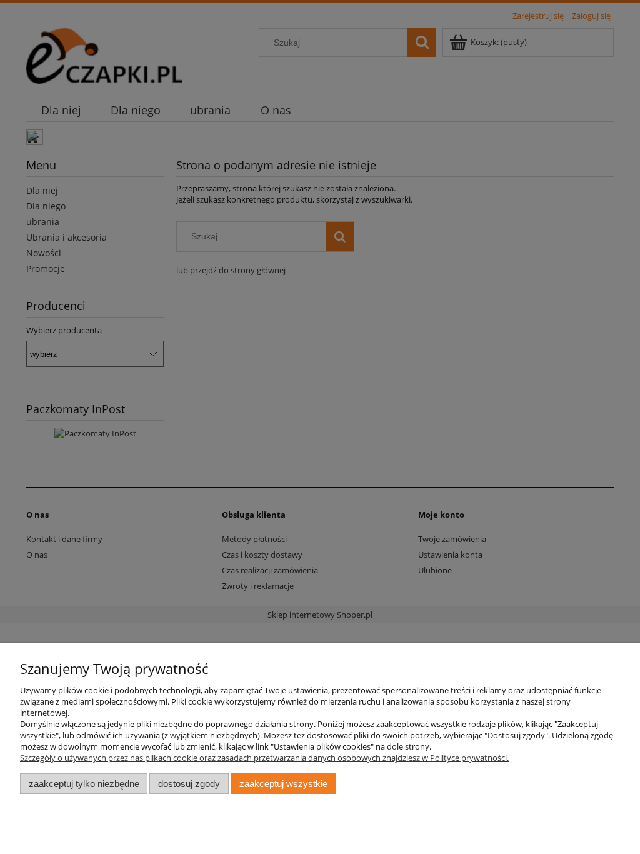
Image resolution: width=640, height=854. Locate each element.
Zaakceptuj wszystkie (283, 783)
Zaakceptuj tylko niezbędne (84, 783)
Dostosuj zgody (189, 783)
